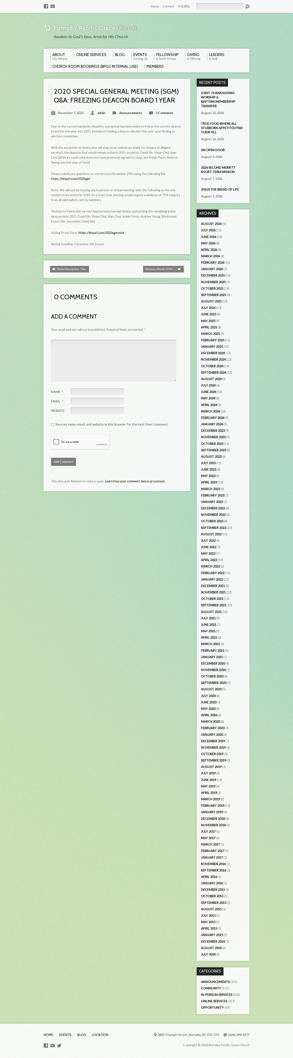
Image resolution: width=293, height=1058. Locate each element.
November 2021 (213, 592)
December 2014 (213, 941)
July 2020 (208, 696)
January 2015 (212, 935)
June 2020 (208, 702)
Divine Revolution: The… (71, 269)
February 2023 (212, 495)
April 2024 (209, 405)
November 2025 (213, 282)
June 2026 (208, 237)
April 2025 (209, 327)
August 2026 (211, 224)
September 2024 (213, 372)
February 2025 (212, 340)
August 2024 (211, 379)
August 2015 (211, 909)
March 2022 (210, 566)
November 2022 (213, 514)
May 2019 (208, 786)
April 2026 (209, 249)
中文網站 (184, 6)
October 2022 (212, 521)
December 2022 (213, 508)
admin (101, 113)
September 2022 (213, 528)
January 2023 (212, 502)
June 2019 (208, 780)
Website (57, 410)
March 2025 (210, 334)
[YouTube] (52, 6)
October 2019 (212, 754)
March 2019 (210, 799)
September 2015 (213, 902)
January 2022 (212, 579)
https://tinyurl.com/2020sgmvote (101, 233)
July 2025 (208, 308)
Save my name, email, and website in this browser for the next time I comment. (111, 424)
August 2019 (211, 767)
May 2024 (208, 398)
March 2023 (210, 489)
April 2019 (209, 793)
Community (211, 988)
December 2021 (213, 586)
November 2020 (213, 670)
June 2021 (208, 624)
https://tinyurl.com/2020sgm (70, 179)
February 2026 (212, 262)
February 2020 (212, 728)
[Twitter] (59, 1045)
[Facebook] (46, 6)
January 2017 (212, 857)
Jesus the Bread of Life (220, 189)
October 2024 (212, 366)
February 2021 (212, 650)
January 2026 (212, 269)
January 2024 (212, 424)
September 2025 (213, 295)
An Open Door (213, 150)
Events (65, 1035)
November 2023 (213, 437)
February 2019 (212, 805)
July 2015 (208, 915)
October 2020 (212, 676)
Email (57, 401)
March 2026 (210, 256)
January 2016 (212, 883)
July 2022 (208, 540)
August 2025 (211, 301)
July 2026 (208, 230)
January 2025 (212, 346)
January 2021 (212, 657)
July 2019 (208, 773)
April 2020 (209, 715)
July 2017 (208, 831)
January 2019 (212, 812)
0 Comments (164, 113)
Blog (81, 1035)
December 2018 (213, 818)
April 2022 (209, 560)
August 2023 (211, 456)
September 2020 (213, 683)
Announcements (130, 113)
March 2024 (210, 411)
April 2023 (209, 482)
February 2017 (212, 851)
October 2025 (212, 288)
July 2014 (208, 954)
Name (57, 392)
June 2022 (208, 547)
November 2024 (213, 359)
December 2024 (213, 353)
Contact (168, 6)
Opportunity (212, 1007)
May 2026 (208, 243)
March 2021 (210, 644)
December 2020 (213, 663)
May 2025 (208, 321)
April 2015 (209, 928)
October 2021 (212, 598)
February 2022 (212, 573)
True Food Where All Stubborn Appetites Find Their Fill (222, 128)
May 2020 (208, 708)
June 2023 (208, 469)
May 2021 (208, 631)
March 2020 (210, 721)
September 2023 (213, 450)
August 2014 (211, 948)
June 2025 (208, 314)
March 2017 (210, 844)
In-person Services (216, 994)
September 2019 (213, 760)
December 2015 (213, 889)
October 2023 (212, 443)
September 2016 (213, 870)
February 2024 (212, 418)
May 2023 (208, 476)
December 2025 (213, 275)
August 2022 (211, 534)
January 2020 (212, 734)
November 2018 (213, 825)
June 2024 (208, 392)
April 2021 (209, 637)
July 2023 (208, 463)
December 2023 (213, 430)
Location (100, 1035)
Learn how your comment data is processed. (135, 481)
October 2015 (212, 896)
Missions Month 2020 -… (161, 269)
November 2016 (213, 864)
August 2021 (211, 612)
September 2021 (213, 605)
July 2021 (208, 618)
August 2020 (211, 689)
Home (155, 6)
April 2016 (209, 877)
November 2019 (213, 747)
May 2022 (208, 553)
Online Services (214, 1001)
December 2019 (213, 741)
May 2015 (208, 922)
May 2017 (208, 838)
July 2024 (208, 385)
